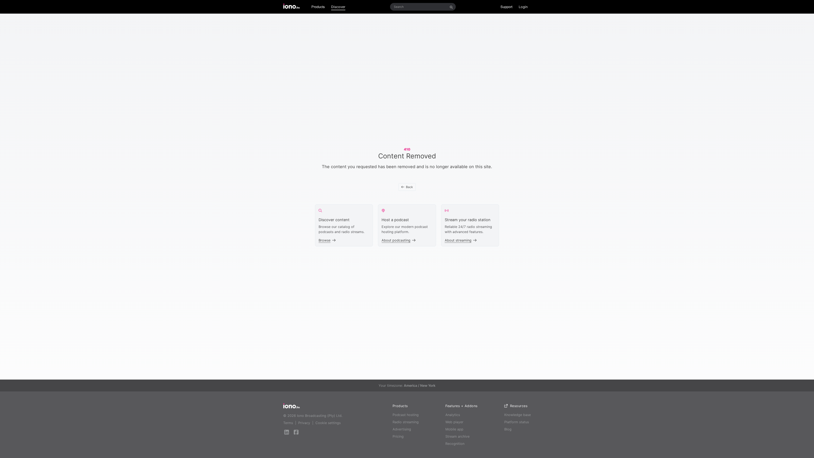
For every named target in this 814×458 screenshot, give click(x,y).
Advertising (402, 429)
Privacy (304, 423)
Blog (508, 429)
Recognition (454, 443)
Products (318, 6)
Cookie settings (328, 423)
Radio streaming (406, 422)
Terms (288, 423)
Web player (454, 422)
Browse (324, 240)
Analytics (452, 415)
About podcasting (396, 240)
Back (409, 187)
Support (506, 6)
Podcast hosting (406, 415)
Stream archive (457, 436)
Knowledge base (517, 415)
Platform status (516, 422)
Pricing (398, 436)
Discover (338, 7)
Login (523, 7)
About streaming (458, 240)
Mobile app (454, 429)
